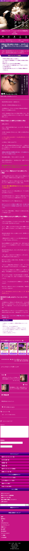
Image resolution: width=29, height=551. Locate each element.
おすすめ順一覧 (5, 459)
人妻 (20, 360)
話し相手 (3, 529)
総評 (2, 516)
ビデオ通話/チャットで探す (8, 480)
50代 (13, 359)
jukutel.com (14, 547)
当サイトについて (5, 493)
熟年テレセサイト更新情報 (7, 495)
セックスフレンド (5, 525)
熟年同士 (3, 518)
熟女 (27, 360)
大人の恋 (24, 360)
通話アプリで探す (6, 483)
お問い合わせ (4, 501)
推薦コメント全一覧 (6, 471)
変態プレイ (3, 527)
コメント (2, 424)
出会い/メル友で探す (7, 486)
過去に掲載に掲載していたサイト (9, 499)
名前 (14, 440)
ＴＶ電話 (3, 535)
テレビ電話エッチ (18, 359)
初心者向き (3, 531)
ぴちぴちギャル (4, 523)
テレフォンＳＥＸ (5, 533)
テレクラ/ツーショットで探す (9, 477)
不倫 (18, 360)
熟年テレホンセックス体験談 (8, 468)
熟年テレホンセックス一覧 (8, 456)
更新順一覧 (6, 465)
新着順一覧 (5, 462)
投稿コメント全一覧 (5, 497)
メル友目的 (3, 537)
